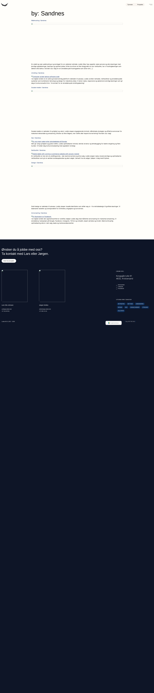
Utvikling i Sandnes (37, 73)
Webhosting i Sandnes (38, 20)
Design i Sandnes (37, 163)
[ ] (130, 321)
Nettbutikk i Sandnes (38, 150)
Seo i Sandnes (36, 138)
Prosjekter (140, 4)
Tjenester (130, 4)
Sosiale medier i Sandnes (39, 87)
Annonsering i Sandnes (39, 213)
